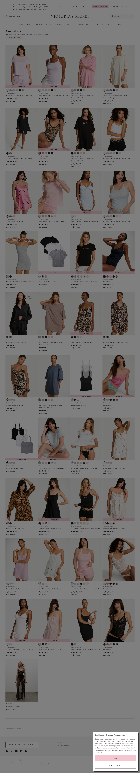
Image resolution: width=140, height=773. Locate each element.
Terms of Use (131, 750)
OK (115, 758)
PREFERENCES (115, 766)
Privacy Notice (118, 750)
